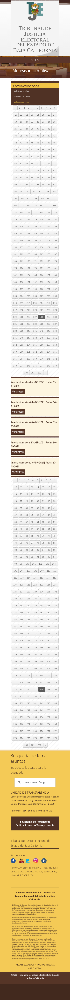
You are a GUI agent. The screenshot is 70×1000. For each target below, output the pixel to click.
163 (28, 254)
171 (35, 261)
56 (49, 150)
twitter (27, 860)
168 (15, 261)
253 (21, 345)
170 (28, 261)
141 (21, 233)
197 (21, 289)
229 (48, 317)
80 (49, 171)
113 (22, 205)
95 (43, 184)
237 (55, 324)
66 (15, 164)
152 (48, 240)
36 (27, 136)
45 (32, 143)
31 (43, 129)
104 (54, 191)
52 (27, 150)
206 (35, 296)
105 (15, 198)
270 (41, 359)
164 (35, 254)
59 (21, 157)
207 (41, 296)
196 (15, 289)
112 (15, 205)
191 (28, 282)
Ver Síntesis (18, 391)
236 (48, 324)
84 (27, 178)
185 (35, 275)
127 (21, 219)
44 (27, 143)
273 (15, 366)
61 (32, 157)
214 (41, 303)
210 (15, 303)
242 (41, 331)
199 (35, 289)
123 (41, 212)
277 (41, 366)
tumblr (44, 860)
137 (41, 226)
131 (48, 219)
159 (48, 247)
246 (21, 338)
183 (21, 275)
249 (41, 338)
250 (48, 338)
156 (28, 247)
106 (22, 198)
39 (43, 136)
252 (15, 345)
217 (15, 310)
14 (38, 115)
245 (15, 338)
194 (48, 282)
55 (43, 150)
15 (43, 115)
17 (54, 115)
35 (21, 136)
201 (48, 289)
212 (28, 303)
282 (39, 373)
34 (15, 136)
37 (32, 136)
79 (43, 171)
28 (27, 129)
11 (21, 115)
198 (28, 289)
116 (41, 205)
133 (15, 226)
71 (43, 164)
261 (28, 352)
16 (49, 115)
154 (15, 247)
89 (54, 178)
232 (21, 324)
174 (55, 261)
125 (55, 212)
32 (49, 129)
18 (15, 122)
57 (54, 150)
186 (41, 275)
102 (40, 191)
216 (55, 303)
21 (32, 122)
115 (35, 205)
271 (48, 359)
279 (55, 366)
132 (55, 219)
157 (35, 247)
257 (48, 345)
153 (55, 240)
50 (15, 150)
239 (21, 331)
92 (27, 184)
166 (48, 254)
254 (28, 345)
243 (48, 331)
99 (21, 191)
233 (28, 324)
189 (15, 282)
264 (48, 352)
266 (15, 359)
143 (35, 233)
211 (21, 303)
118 (54, 205)
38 (38, 136)
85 (32, 178)
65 (54, 157)
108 (35, 198)
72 (49, 164)
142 (28, 233)
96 (49, 184)
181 (55, 268)
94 (38, 184)
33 (54, 129)
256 (41, 345)
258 (55, 345)
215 (48, 303)
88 (49, 178)
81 (54, 171)
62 (38, 157)
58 (15, 157)
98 (15, 191)
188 (55, 275)
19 (21, 122)
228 (41, 317)
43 (21, 143)
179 (41, 268)
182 (15, 275)
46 (38, 143)
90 (15, 184)
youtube (21, 860)
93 (32, 184)
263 (41, 352)
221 (41, 310)
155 (21, 247)
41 (54, 136)
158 (41, 247)
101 (34, 191)
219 (28, 310)
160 (55, 247)
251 (55, 338)
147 (15, 240)
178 (35, 268)
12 (27, 115)
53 (32, 150)
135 (28, 226)
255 (35, 345)
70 (38, 164)
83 (21, 178)
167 (55, 254)
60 (27, 157)
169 (21, 261)
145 (48, 233)
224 (15, 317)
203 (15, 296)
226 (28, 317)
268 (28, 359)
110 (48, 198)
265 (55, 352)
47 (43, 143)
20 (27, 122)
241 (35, 331)
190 (21, 282)
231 (15, 324)
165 (41, 254)
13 (32, 115)
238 (15, 331)
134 (21, 226)
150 (35, 240)
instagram (35, 860)
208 (48, 296)
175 (15, 268)
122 (35, 212)
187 (48, 275)
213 (35, 303)
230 (55, 317)
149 (28, 240)
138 (48, 226)
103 (47, 191)
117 (48, 205)
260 (21, 352)
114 (28, 205)
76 (27, 171)
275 (28, 366)
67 (21, 164)
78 (38, 171)
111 (54, 198)
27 (21, 129)
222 (48, 310)
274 (21, 366)
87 (43, 178)
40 (49, 136)
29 (32, 129)
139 (55, 226)
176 (21, 268)
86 (38, 178)
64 (49, 157)
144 (41, 233)
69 (32, 164)
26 (15, 129)
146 (55, 233)
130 (41, 219)
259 (15, 352)
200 (41, 289)
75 (21, 171)
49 (54, 143)
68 (27, 164)
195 (55, 282)
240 (28, 331)
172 (41, 261)
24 (49, 122)
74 (15, 171)
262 (35, 352)
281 (33, 373)
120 (21, 212)
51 (21, 150)
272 (55, 359)
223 (55, 310)
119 (15, 212)
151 (41, 240)
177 (28, 268)
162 (21, 254)
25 (54, 122)
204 (21, 296)
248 (35, 338)
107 (28, 198)
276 (35, 366)
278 (48, 366)
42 (15, 143)
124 (48, 212)
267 (21, 359)
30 (38, 129)
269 (35, 359)
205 (28, 296)
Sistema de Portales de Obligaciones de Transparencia (35, 823)
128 (28, 219)
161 (15, 254)
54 (38, 150)
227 (35, 317)
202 (55, 289)
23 (43, 122)
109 (42, 198)
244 (55, 331)
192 (35, 282)
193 (41, 282)
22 (38, 122)
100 (27, 191)
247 (28, 338)
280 (26, 373)
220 (35, 310)
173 (48, 261)
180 (48, 268)
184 (28, 275)
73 (54, 164)
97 (54, 184)
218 (21, 310)
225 (21, 317)
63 (43, 157)
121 (28, 212)
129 (35, 219)
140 (15, 233)
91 (21, 184)
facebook (13, 860)
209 (55, 296)
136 (35, 226)
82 (15, 178)
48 (49, 143)
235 (41, 324)
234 (35, 324)
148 (21, 240)
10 (16, 115)
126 (15, 219)
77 (32, 171)
